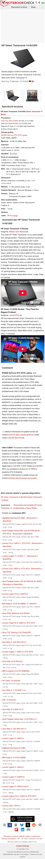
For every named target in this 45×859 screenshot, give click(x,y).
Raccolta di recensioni (9, 838)
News (33, 7)
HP (19, 838)
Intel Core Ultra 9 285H (9, 120)
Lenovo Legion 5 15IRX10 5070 (15, 786)
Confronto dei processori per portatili (22, 478)
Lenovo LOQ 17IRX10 (11, 805)
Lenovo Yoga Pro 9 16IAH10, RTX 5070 (18, 622)
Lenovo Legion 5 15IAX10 (13, 767)
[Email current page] (28, 829)
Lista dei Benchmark (16, 437)
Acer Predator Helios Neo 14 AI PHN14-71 (19, 719)
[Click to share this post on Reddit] (34, 825)
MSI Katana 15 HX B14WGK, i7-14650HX (19, 603)
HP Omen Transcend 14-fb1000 (14, 497)
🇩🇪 (30, 81)
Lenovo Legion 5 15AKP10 (13, 776)
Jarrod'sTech (14, 315)
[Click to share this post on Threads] (16, 825)
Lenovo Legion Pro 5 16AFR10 (15, 594)
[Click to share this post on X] (28, 825)
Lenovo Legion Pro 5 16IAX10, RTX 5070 (19, 796)
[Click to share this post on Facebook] (10, 825)
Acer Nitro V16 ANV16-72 (12, 709)
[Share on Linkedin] (22, 829)
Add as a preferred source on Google (24, 818)
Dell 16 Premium (9, 699)
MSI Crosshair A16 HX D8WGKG (15, 671)
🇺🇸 (33, 81)
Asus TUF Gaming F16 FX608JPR (16, 632)
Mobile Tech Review (17, 231)
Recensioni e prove (19, 7)
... (42, 7)
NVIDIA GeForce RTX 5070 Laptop (14, 135)
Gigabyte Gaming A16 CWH (13, 748)
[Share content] (4, 825)
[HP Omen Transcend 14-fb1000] (22, 58)
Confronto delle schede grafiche (20, 434)
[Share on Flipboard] (16, 829)
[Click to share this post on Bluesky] (22, 825)
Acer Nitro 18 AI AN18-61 (12, 661)
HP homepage (12, 215)
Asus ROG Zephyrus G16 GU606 (16, 613)
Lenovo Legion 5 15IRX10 (13, 738)
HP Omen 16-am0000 (11, 680)
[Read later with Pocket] (40, 825)
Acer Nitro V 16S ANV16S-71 (14, 728)
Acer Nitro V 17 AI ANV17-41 (14, 690)
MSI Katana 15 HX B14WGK (14, 757)
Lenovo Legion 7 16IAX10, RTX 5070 (17, 651)
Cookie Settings (22, 846)
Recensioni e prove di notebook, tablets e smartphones (22, 836)
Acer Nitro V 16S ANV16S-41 (14, 642)
